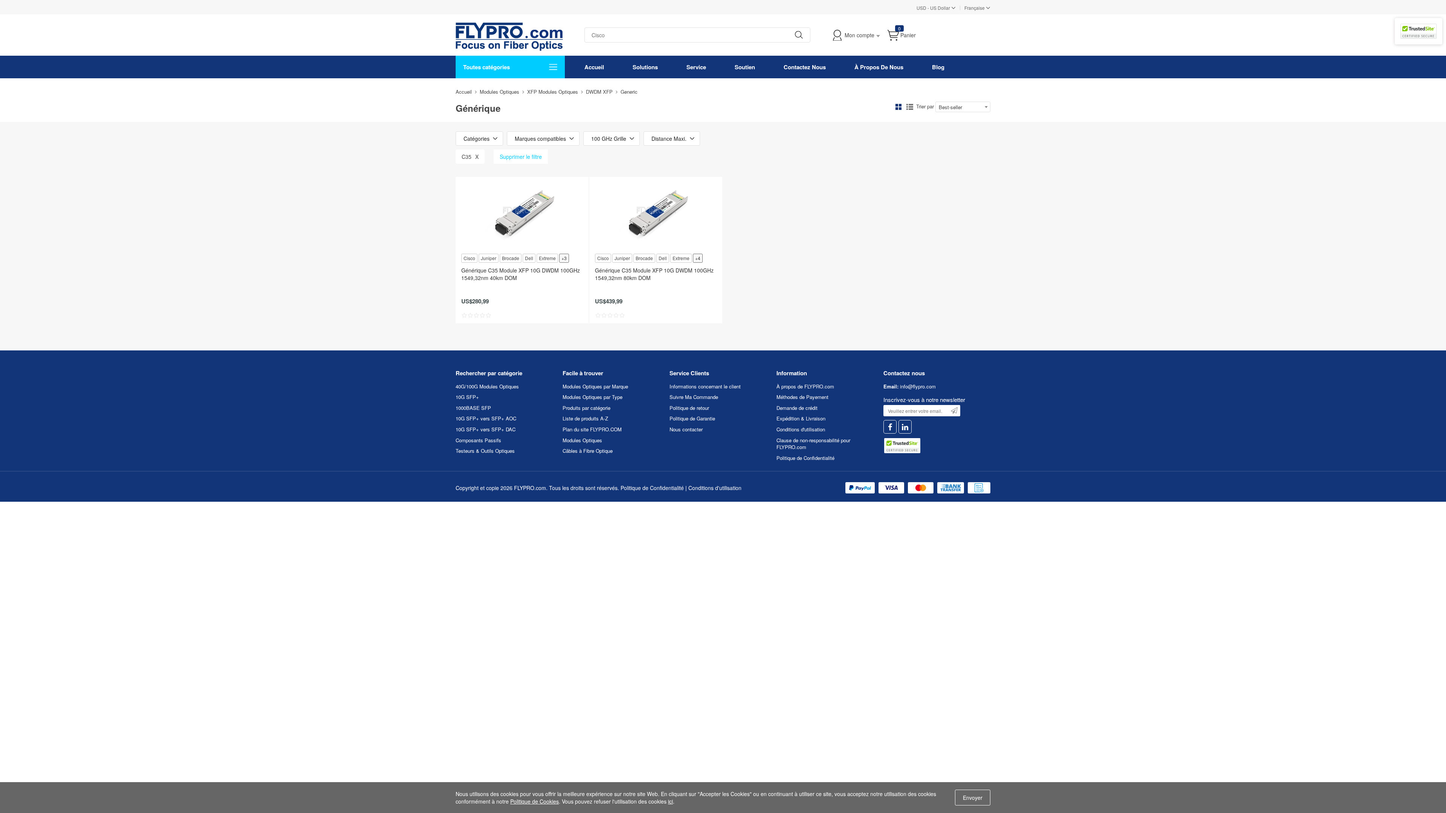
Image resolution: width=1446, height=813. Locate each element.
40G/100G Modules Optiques (487, 386)
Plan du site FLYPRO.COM (592, 429)
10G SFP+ (467, 396)
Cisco (469, 258)
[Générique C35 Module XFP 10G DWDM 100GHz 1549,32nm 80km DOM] (655, 214)
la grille (898, 107)
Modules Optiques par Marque (595, 386)
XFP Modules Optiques (552, 91)
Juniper (488, 258)
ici (670, 801)
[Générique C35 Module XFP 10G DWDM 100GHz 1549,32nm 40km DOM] (522, 214)
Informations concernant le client (705, 386)
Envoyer (972, 797)
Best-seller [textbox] (950, 107)
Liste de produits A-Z (585, 418)
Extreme (547, 258)
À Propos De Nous (878, 67)
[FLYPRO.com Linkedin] (905, 427)
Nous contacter (686, 429)
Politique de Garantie (692, 418)
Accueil (594, 67)
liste (909, 107)
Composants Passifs (478, 440)
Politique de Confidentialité (805, 457)
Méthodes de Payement (802, 396)
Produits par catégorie (586, 407)
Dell (529, 258)
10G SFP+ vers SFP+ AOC (486, 418)
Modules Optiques (499, 91)
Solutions (645, 67)
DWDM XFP (599, 91)
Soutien (745, 67)
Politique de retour (689, 407)
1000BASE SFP (473, 407)
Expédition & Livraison (800, 418)
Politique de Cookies (534, 801)
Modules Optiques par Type (592, 396)
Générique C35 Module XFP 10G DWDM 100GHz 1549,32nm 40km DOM (520, 274)
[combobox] (962, 107)
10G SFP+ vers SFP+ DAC (486, 429)
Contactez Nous (805, 67)
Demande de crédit (797, 407)
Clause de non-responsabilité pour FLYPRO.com (813, 444)
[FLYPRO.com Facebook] (890, 427)
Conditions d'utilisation (800, 429)
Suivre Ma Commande (694, 396)
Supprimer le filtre (521, 156)
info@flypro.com (918, 386)
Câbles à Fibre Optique (588, 450)
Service (696, 67)
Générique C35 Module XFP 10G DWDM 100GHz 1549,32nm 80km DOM (654, 274)
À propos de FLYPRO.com (805, 386)
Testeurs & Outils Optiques (485, 450)
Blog (938, 67)
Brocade (510, 258)
